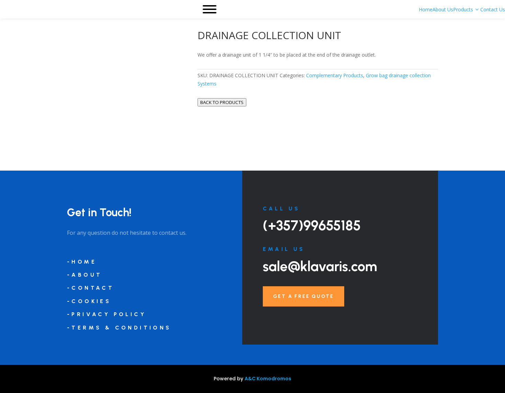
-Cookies (89, 301)
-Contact (90, 288)
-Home (82, 261)
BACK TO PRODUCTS (222, 102)
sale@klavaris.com (320, 266)
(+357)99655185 (312, 225)
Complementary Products (334, 75)
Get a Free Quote (303, 296)
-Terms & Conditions (119, 327)
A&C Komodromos (268, 378)
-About (84, 274)
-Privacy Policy (106, 314)
